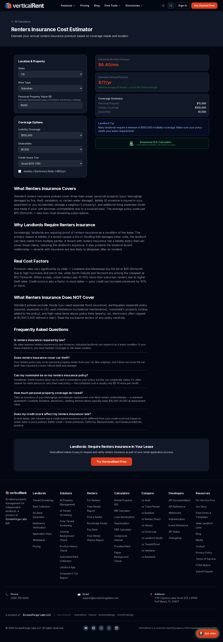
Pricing (84, 5)
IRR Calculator (122, 510)
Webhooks (175, 512)
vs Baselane (148, 556)
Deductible (25, 143)
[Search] (171, 5)
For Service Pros (205, 500)
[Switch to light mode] (163, 5)
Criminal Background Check (67, 536)
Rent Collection (41, 506)
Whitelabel (39, 540)
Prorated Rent (122, 546)
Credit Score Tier (28, 157)
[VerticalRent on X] (109, 628)
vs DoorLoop (148, 531)
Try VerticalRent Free (111, 461)
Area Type (24, 82)
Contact (200, 546)
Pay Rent (92, 529)
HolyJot (92, 615)
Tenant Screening (43, 500)
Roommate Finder (97, 523)
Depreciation (121, 523)
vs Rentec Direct (150, 519)
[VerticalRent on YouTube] (86, 628)
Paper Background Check (121, 556)
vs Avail (145, 500)
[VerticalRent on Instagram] (101, 628)
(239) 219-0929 (20, 597)
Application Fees (42, 533)
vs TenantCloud (150, 544)
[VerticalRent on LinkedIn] (116, 628)
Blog (97, 5)
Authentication (177, 519)
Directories (133, 5)
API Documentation (179, 500)
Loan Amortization (124, 517)
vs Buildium (147, 512)
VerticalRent (80, 615)
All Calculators (23, 21)
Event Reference (178, 525)
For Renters (93, 500)
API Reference (177, 506)
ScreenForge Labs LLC (37, 614)
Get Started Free (204, 5)
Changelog (175, 537)
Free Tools (111, 5)
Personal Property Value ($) (35, 96)
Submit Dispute (204, 571)
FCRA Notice (203, 565)
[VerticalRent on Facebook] (93, 628)
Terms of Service (206, 558)
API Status (174, 531)
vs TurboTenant (150, 506)
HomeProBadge (125, 615)
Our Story (201, 506)
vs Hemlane (148, 550)
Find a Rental (94, 517)
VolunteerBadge (106, 615)
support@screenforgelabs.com (100, 597)
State (21, 68)
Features (66, 5)
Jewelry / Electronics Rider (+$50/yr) (44, 171)
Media (199, 540)
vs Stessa (146, 525)
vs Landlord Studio (152, 537)
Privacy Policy (204, 552)
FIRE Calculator (122, 529)
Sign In (182, 5)
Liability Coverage (29, 129)
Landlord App (67, 567)
